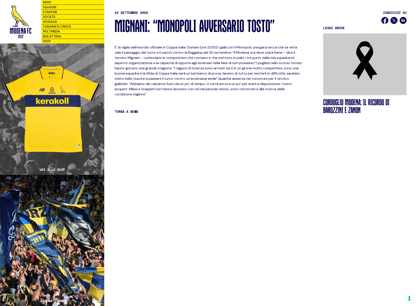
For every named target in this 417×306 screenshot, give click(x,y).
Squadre (49, 7)
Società (49, 17)
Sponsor (50, 22)
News (47, 2)
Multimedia (51, 31)
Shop (47, 41)
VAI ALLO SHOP (52, 169)
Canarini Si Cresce (57, 26)
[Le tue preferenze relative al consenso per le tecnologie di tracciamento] (409, 298)
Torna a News (126, 111)
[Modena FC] (20, 21)
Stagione (50, 12)
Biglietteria (52, 36)
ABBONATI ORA (52, 301)
